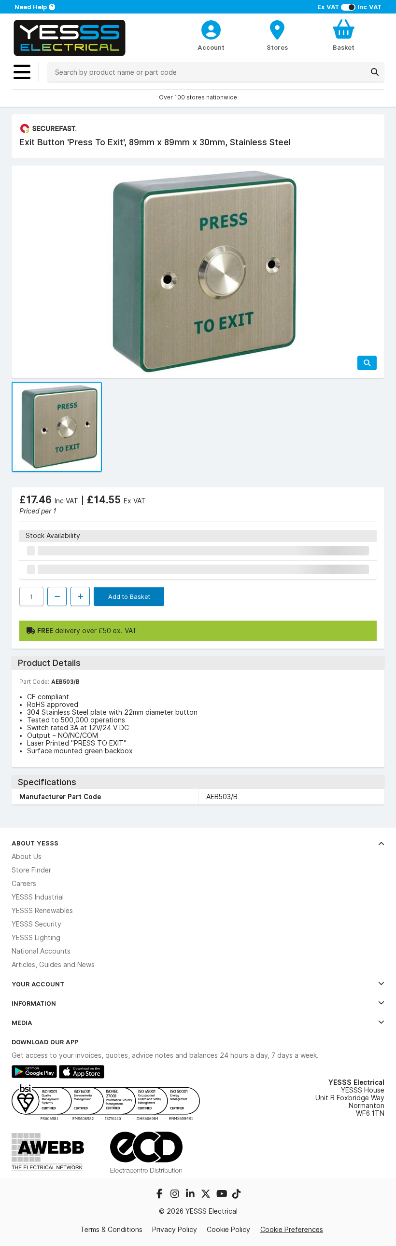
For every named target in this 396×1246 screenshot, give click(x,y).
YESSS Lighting (36, 937)
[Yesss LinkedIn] (191, 1195)
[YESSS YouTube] (222, 1195)
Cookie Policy (228, 1229)
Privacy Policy (174, 1229)
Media (22, 1022)
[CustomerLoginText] (211, 28)
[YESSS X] (206, 1195)
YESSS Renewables (42, 910)
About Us (27, 856)
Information (34, 1003)
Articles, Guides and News (53, 965)
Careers (24, 883)
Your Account (38, 984)
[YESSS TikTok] (236, 1195)
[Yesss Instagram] (176, 1195)
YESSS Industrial (38, 897)
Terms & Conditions (111, 1229)
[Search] (374, 72)
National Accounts (41, 951)
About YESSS (35, 843)
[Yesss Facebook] (160, 1195)
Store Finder (31, 870)
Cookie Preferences (291, 1229)
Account (211, 47)
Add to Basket (129, 596)
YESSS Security (36, 924)
